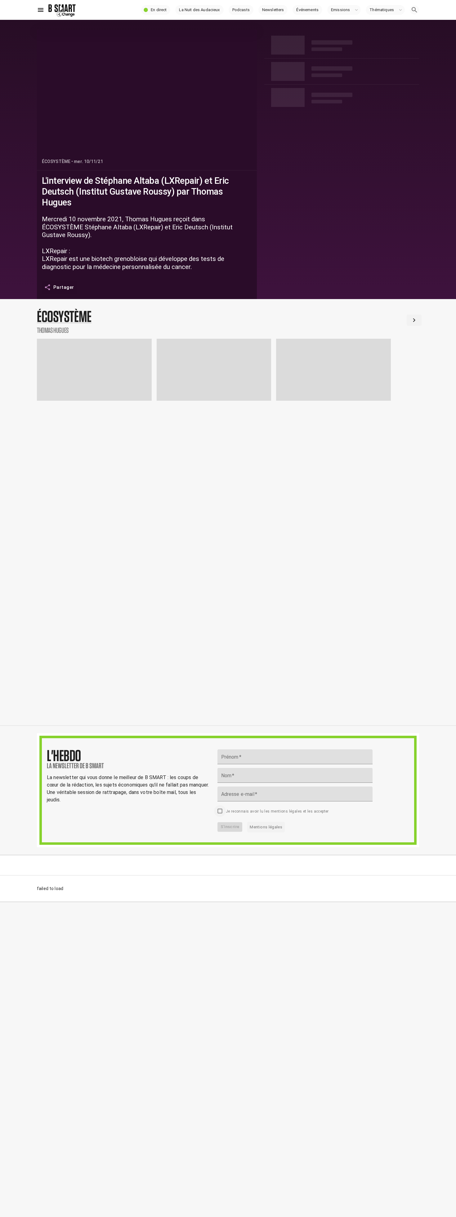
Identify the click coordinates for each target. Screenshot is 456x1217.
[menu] (40, 9)
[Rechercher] (414, 10)
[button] (155, 10)
